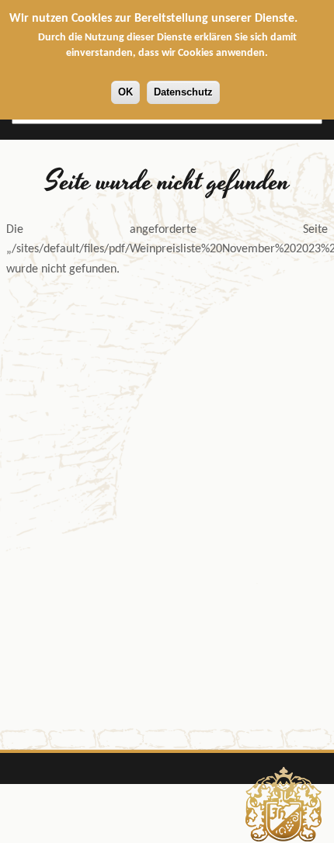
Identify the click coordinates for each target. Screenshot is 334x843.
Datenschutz (183, 92)
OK (125, 92)
